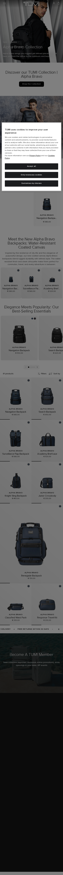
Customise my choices (31, 183)
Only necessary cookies (31, 175)
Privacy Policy (35, 156)
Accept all (31, 166)
